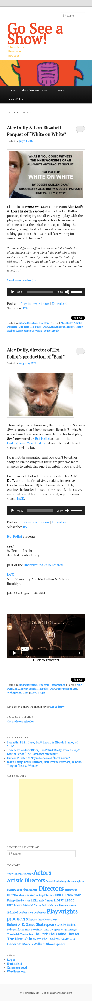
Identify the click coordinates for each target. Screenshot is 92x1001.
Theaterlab (13, 934)
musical (72, 905)
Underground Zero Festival (27, 443)
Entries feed (14, 964)
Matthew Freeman (59, 905)
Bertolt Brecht (28, 688)
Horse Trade (64, 899)
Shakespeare (46, 924)
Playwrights (62, 911)
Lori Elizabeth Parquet (61, 326)
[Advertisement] (46, 805)
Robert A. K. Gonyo (21, 924)
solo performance (18, 929)
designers (30, 889)
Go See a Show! (35, 33)
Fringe (11, 900)
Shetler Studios (66, 925)
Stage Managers (69, 929)
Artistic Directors (28, 322)
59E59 (10, 873)
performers (40, 912)
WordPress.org (16, 971)
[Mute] (67, 292)
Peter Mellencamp (66, 688)
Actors (42, 872)
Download (59, 303)
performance (26, 912)
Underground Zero (17, 692)
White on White (33, 330)
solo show (36, 929)
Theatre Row (26, 934)
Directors (44, 322)
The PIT (37, 939)
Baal (17, 688)
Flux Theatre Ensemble (22, 895)
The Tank (48, 939)
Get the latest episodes (20, 721)
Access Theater (23, 873)
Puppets (33, 919)
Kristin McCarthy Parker (36, 905)
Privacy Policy (15, 99)
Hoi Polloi (36, 326)
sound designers (51, 929)
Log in (11, 960)
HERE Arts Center (42, 900)
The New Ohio (19, 938)
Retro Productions (48, 919)
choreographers (75, 881)
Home (11, 90)
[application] (46, 292)
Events (60, 90)
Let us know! (57, 706)
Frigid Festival (46, 895)
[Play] (12, 292)
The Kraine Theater (64, 934)
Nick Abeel (12, 912)
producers (17, 918)
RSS (25, 308)
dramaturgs (71, 889)
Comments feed (17, 967)
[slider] (77, 291)
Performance (58, 684)
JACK (45, 326)
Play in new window (35, 303)
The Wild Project (65, 939)
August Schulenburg (56, 881)
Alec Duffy (67, 322)
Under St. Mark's (20, 944)
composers (14, 889)
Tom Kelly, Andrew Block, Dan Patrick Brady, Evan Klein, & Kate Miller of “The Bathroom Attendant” (43, 752)
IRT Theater (14, 905)
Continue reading (22, 280)
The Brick (41, 934)
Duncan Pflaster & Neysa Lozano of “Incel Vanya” (38, 758)
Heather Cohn (23, 900)
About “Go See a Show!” (35, 90)
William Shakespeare (49, 944)
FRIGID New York (68, 895)
